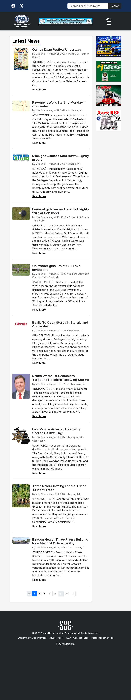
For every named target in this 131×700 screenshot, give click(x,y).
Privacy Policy (56, 637)
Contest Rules (81, 637)
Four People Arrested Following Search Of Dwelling (56, 431)
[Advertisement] (65, 669)
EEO (68, 637)
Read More (39, 89)
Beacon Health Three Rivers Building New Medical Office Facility (60, 541)
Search (115, 6)
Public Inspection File (102, 637)
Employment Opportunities (32, 637)
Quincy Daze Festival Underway (56, 49)
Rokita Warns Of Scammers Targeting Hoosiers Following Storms (60, 378)
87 (67, 593)
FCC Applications (65, 643)
